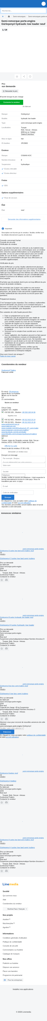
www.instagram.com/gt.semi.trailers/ (15, 430)
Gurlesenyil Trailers (8, 370)
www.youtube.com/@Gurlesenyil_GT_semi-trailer (19, 428)
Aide (4, 900)
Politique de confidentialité (12, 942)
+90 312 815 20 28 (28, 422)
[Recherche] (43, 10)
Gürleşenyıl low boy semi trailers (14, 694)
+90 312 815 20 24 (28, 420)
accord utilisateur (24, 503)
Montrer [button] (18, 412)
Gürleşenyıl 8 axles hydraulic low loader (17, 625)
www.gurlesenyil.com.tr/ (10, 424)
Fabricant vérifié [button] (7, 372)
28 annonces (14, 392)
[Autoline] (8, 16)
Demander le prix (11, 91)
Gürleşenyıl (25, 114)
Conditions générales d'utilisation (15, 938)
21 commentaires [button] (7, 399)
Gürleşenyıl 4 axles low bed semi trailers (17, 847)
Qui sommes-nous (10, 896)
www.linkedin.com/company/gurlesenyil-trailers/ (19, 434)
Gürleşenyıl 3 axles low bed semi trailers (17, 558)
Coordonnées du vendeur (12, 904)
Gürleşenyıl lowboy (8, 781)
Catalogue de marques (11, 954)
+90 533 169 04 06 (28, 412)
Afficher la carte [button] (11, 446)
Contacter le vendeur (11, 102)
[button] (43, 3)
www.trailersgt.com (8, 426)
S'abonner (7, 732)
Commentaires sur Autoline (13, 950)
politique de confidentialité (36, 735)
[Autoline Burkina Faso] (15, 3)
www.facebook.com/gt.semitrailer (13, 432)
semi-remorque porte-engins (31, 123)
